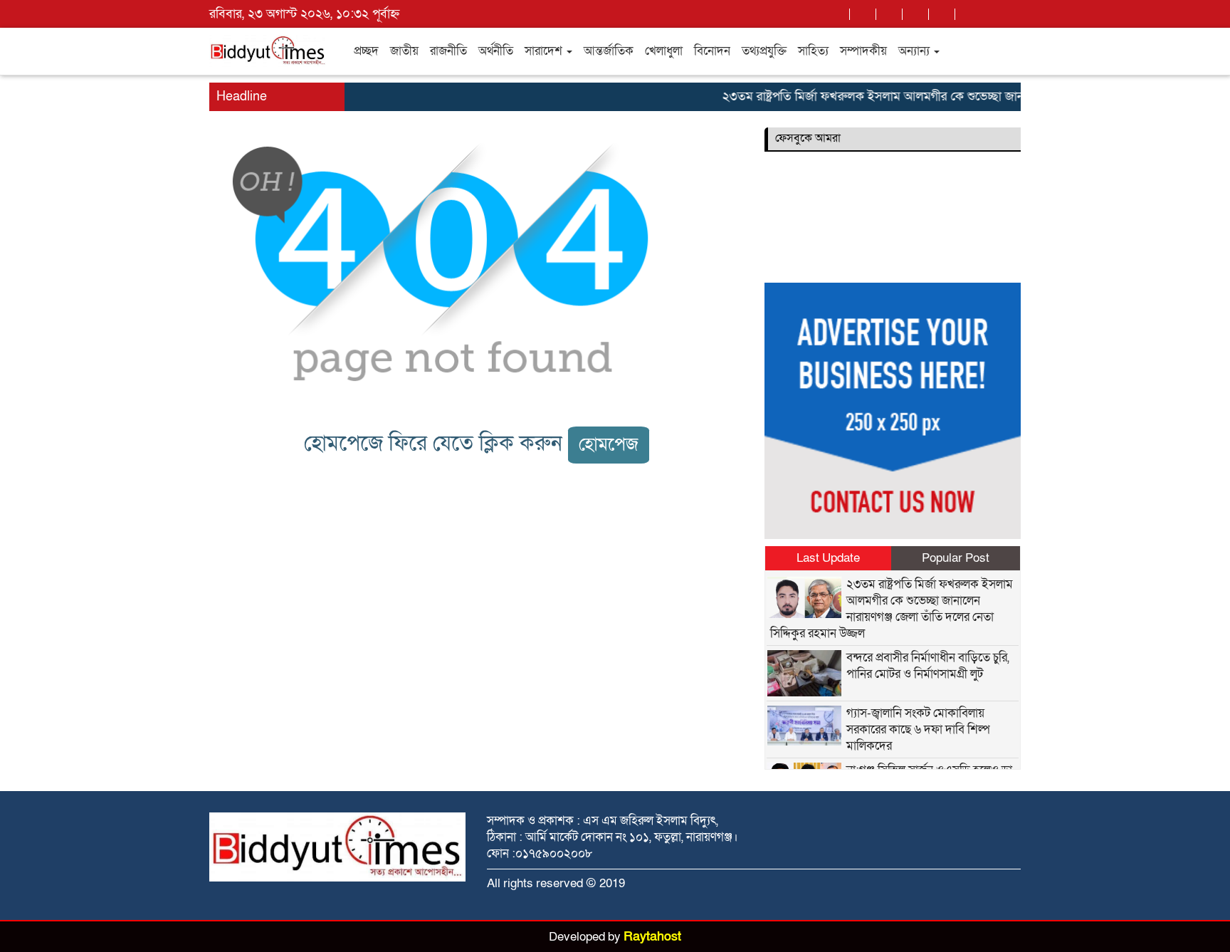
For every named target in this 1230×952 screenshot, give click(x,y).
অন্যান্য (915, 51)
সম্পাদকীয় (863, 51)
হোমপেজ (608, 444)
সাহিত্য (813, 51)
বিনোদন (712, 51)
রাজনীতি (448, 51)
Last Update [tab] (828, 558)
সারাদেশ (545, 51)
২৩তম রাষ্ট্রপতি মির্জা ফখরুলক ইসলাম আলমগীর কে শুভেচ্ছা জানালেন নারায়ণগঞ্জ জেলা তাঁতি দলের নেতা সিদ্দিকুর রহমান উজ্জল (891, 609)
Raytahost (652, 937)
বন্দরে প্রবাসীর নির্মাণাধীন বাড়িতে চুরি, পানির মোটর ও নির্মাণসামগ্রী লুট (927, 665)
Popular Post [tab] (955, 558)
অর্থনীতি (495, 51)
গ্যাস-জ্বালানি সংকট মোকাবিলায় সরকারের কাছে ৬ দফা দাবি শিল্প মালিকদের (918, 729)
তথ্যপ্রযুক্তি (764, 51)
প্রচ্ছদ (366, 51)
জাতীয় (404, 51)
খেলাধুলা (664, 51)
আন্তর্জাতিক (609, 51)
